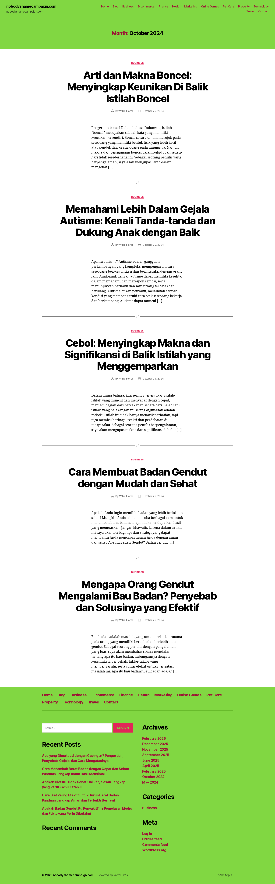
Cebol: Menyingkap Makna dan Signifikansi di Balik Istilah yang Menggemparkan (137, 354)
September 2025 (155, 755)
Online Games (210, 6)
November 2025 (155, 749)
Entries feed (152, 839)
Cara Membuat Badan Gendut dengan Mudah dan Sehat (137, 478)
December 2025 (155, 744)
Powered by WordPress (112, 875)
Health (176, 6)
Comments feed (155, 845)
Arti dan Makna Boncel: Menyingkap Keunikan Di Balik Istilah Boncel (137, 86)
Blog (115, 6)
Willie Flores (126, 111)
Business (128, 6)
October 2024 (153, 777)
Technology (261, 6)
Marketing (190, 6)
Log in (147, 834)
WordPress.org (154, 850)
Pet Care (228, 6)
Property (244, 6)
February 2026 (154, 738)
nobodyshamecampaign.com (31, 6)
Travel (250, 11)
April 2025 (150, 766)
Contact (263, 11)
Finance (163, 6)
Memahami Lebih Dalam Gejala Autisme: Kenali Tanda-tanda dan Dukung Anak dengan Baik (137, 220)
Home (105, 6)
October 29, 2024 (153, 111)
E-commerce (146, 6)
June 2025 (150, 760)
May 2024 (150, 782)
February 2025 (154, 771)
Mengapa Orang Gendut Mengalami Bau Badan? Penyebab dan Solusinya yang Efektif (137, 595)
